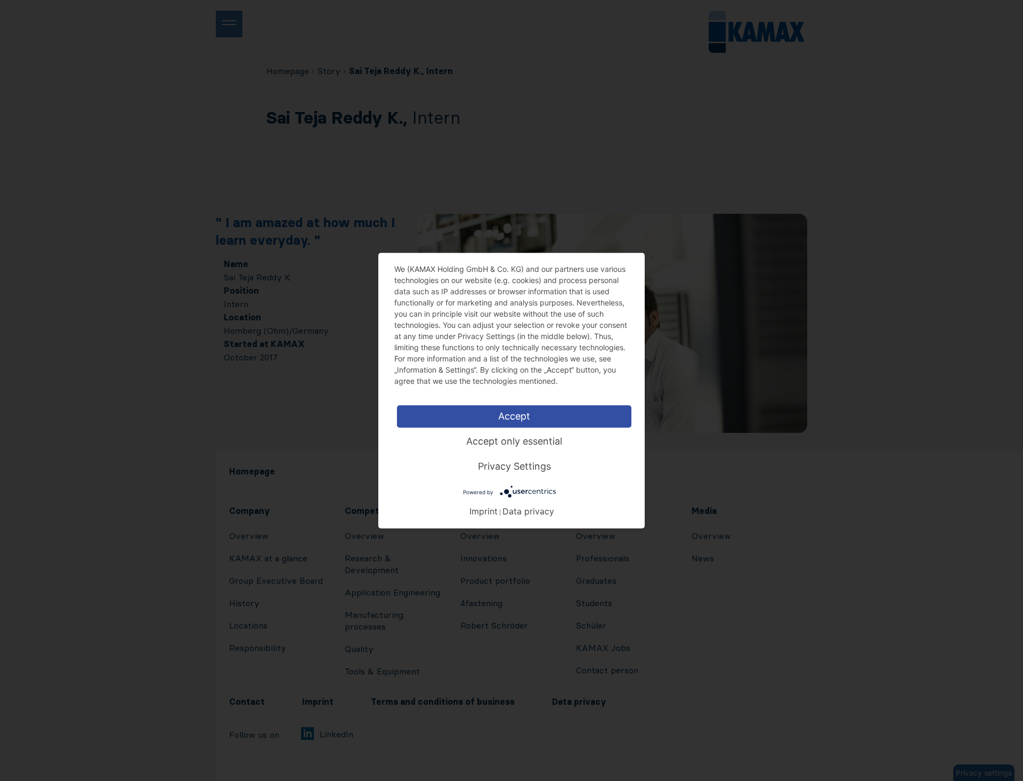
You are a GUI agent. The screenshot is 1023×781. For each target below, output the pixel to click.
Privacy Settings (514, 466)
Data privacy (528, 510)
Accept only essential (514, 441)
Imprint (483, 510)
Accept (514, 416)
